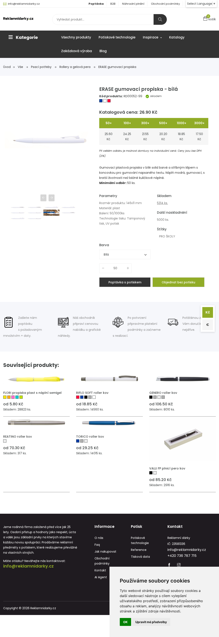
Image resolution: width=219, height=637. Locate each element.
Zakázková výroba (76, 51)
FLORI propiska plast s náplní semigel (32, 393)
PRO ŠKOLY (167, 236)
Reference (138, 550)
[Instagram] (179, 565)
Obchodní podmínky (165, 4)
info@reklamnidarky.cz (24, 4)
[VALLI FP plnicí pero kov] (182, 439)
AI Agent (101, 577)
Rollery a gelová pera (75, 67)
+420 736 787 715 (182, 555)
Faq (97, 545)
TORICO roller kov (90, 436)
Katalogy (177, 37)
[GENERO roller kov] (182, 379)
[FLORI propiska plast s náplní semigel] (36, 379)
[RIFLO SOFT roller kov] (109, 379)
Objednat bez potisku (178, 282)
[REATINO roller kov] (36, 423)
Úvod (7, 67)
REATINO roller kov (17, 436)
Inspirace (151, 37)
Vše (21, 67)
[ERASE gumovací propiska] (101, 101)
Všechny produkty (76, 37)
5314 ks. (162, 203)
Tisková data (140, 557)
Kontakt (100, 570)
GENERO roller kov (163, 393)
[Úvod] (18, 18)
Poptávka (96, 4)
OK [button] (125, 622)
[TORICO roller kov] (109, 423)
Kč (208, 312)
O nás (99, 538)
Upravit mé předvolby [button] (151, 622)
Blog (103, 51)
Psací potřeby (41, 67)
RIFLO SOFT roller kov (92, 393)
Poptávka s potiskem (124, 282)
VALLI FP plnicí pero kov (167, 468)
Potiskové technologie (117, 37)
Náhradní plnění (133, 4)
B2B (112, 4)
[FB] (169, 565)
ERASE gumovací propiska (117, 67)
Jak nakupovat (105, 551)
